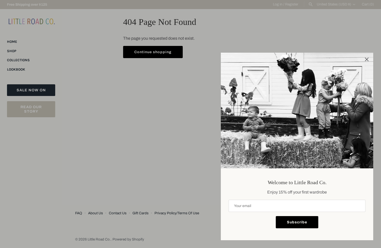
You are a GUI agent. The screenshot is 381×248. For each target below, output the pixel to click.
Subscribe (297, 222)
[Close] (366, 59)
